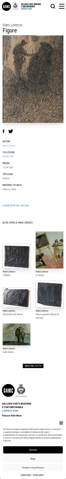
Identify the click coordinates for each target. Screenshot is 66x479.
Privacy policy (38, 475)
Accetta (33, 450)
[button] (61, 423)
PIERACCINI (8, 156)
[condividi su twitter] (12, 131)
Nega (33, 458)
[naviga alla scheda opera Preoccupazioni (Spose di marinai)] (49, 294)
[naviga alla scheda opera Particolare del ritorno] (16, 298)
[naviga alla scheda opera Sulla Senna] (16, 334)
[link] (6, 6)
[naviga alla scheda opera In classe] (49, 250)
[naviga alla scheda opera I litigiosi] (16, 256)
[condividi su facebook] (5, 131)
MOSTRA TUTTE (33, 365)
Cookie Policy (26, 475)
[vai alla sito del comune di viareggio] (21, 390)
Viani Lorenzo (9, 145)
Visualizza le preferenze (33, 467)
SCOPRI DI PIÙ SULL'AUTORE (16, 205)
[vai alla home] (8, 390)
